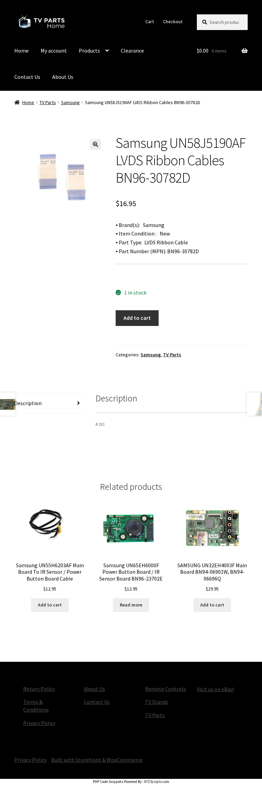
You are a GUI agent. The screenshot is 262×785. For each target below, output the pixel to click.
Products (89, 50)
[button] (95, 144)
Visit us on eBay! (215, 689)
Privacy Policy (39, 722)
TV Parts (48, 102)
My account (54, 50)
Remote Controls (165, 688)
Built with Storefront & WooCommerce (97, 759)
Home (21, 50)
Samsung (70, 102)
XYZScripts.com (156, 781)
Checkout (173, 21)
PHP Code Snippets (108, 781)
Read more (131, 605)
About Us (62, 76)
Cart (149, 21)
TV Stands (156, 701)
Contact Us (27, 76)
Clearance (132, 50)
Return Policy (39, 688)
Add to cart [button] (50, 605)
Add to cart (137, 317)
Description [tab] (28, 403)
